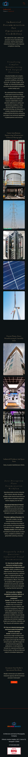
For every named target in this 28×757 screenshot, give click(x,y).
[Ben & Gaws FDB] (14, 184)
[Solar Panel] (14, 275)
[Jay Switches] (14, 427)
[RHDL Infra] (14, 245)
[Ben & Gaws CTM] (14, 154)
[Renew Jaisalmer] (14, 215)
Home (5, 11)
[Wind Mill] (14, 305)
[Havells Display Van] (14, 393)
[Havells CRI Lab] (14, 359)
